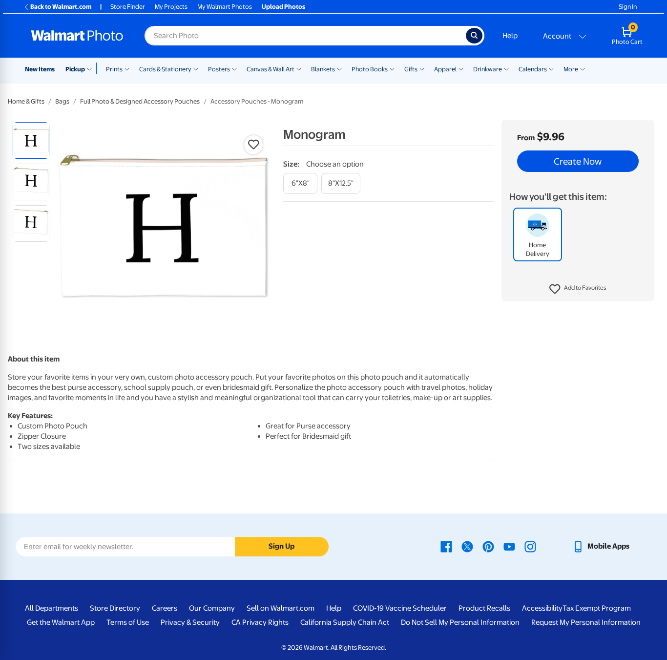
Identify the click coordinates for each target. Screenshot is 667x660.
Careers (164, 608)
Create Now (578, 161)
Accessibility (542, 608)
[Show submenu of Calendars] (551, 68)
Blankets (323, 69)
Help (510, 35)
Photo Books (370, 69)
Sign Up (281, 546)
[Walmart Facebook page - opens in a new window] (446, 546)
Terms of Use (127, 622)
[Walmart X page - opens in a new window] (467, 546)
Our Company (212, 608)
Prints (114, 69)
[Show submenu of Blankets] (339, 68)
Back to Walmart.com (60, 6)
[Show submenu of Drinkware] (506, 68)
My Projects (171, 6)
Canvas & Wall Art (270, 69)
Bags (62, 101)
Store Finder (127, 6)
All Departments (51, 608)
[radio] (31, 140)
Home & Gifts (26, 101)
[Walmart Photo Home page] (77, 35)
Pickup (75, 69)
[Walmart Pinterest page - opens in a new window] (488, 546)
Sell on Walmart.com (280, 608)
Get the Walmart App (61, 622)
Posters (219, 69)
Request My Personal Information (586, 622)
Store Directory (115, 608)
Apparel (445, 69)
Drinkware (487, 69)
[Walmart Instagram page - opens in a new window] (530, 546)
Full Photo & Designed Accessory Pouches (140, 101)
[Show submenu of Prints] (127, 68)
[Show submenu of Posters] (234, 68)
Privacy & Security (190, 622)
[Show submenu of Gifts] (422, 68)
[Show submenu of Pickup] (91, 68)
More (570, 69)
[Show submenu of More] (582, 68)
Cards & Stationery (165, 69)
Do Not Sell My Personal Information (460, 622)
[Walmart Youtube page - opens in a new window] (509, 546)
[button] (577, 289)
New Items (40, 69)
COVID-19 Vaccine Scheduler (400, 608)
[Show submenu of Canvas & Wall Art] (299, 68)
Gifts (410, 69)
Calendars (533, 69)
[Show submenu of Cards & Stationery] (196, 68)
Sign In (628, 6)
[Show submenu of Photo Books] (392, 68)
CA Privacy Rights (260, 622)
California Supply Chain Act (344, 622)
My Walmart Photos (224, 6)
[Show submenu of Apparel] (461, 68)
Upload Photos (283, 6)
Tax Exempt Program (597, 608)
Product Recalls (484, 608)
